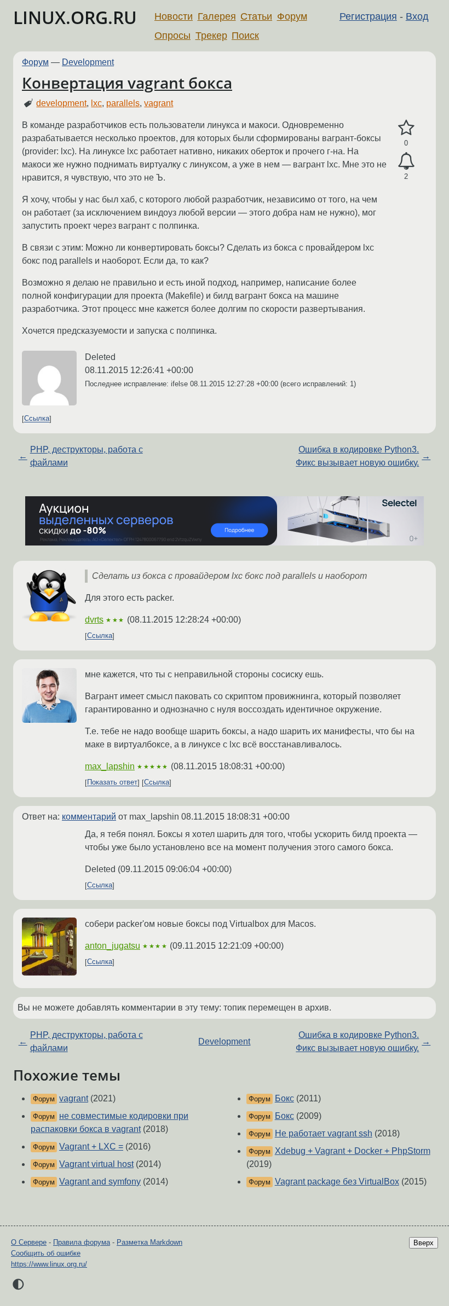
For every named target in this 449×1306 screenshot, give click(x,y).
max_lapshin (110, 766)
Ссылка (36, 419)
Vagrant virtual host (96, 1164)
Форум (292, 16)
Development (88, 62)
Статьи (256, 16)
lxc (96, 103)
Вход (417, 16)
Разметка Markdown (149, 1242)
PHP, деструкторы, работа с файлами (86, 456)
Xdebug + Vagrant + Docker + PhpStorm (352, 1151)
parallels (123, 103)
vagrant (158, 103)
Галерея (217, 16)
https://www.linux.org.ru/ (49, 1264)
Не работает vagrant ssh (323, 1133)
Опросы (172, 35)
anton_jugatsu (112, 945)
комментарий (89, 816)
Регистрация (368, 16)
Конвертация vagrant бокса (127, 82)
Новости (173, 16)
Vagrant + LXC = (91, 1146)
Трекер (211, 35)
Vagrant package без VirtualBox (337, 1181)
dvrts (94, 619)
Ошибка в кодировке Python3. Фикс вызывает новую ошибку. (357, 456)
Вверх (423, 1243)
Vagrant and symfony (100, 1181)
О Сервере (29, 1242)
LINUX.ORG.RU (75, 17)
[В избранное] (406, 128)
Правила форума (81, 1242)
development (61, 103)
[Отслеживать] (406, 161)
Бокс (284, 1098)
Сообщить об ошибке (45, 1253)
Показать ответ (112, 783)
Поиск (245, 35)
